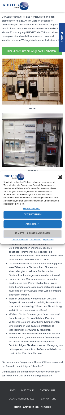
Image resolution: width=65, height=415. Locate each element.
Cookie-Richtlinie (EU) (21, 399)
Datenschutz (35, 239)
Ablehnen (32, 223)
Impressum (48, 239)
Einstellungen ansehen (32, 233)
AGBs (12, 390)
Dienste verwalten (31, 208)
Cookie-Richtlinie (20, 239)
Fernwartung (48, 399)
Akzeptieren (33, 214)
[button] (60, 177)
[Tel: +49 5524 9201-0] (17, 6)
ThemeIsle (45, 406)
